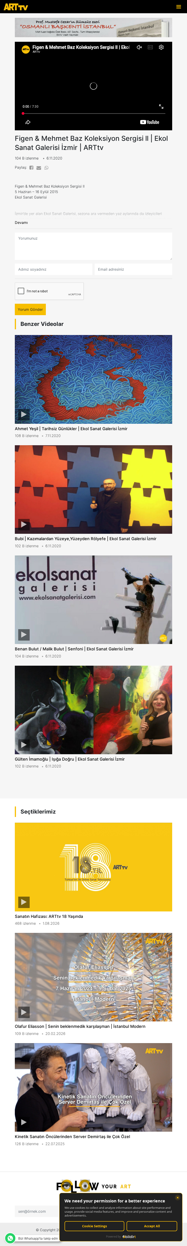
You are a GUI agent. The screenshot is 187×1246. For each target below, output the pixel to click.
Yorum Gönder (30, 309)
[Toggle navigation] (178, 6)
